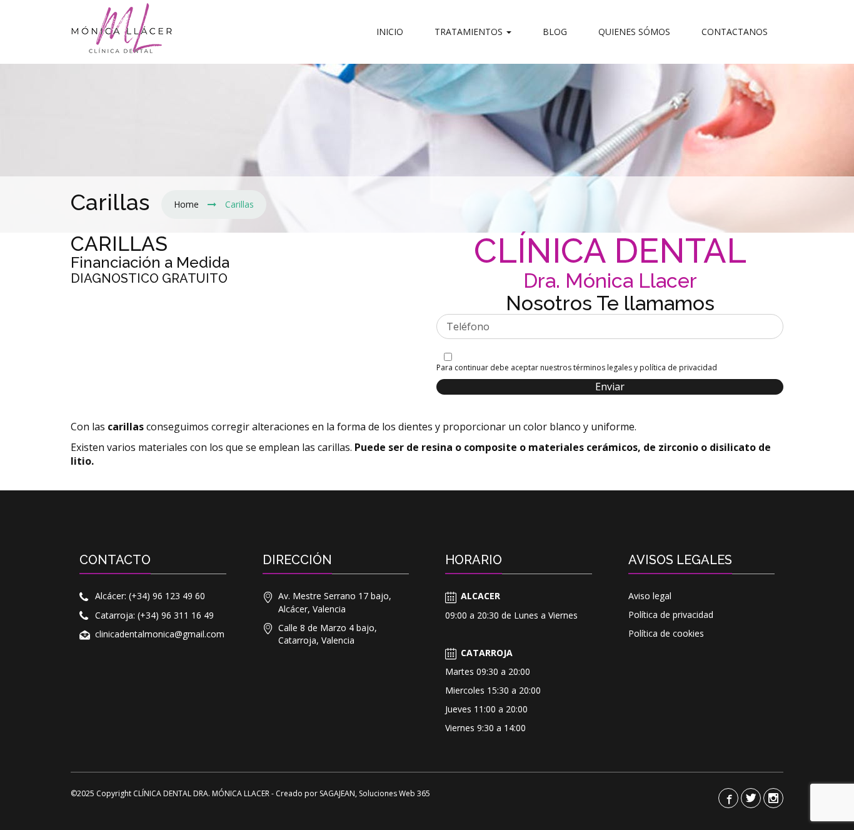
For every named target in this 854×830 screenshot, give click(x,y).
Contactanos (734, 32)
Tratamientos (470, 32)
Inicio (389, 32)
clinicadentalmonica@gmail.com (159, 634)
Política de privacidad (670, 614)
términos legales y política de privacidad (645, 367)
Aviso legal (649, 596)
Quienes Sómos (634, 32)
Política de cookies (666, 633)
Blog (555, 32)
